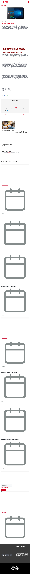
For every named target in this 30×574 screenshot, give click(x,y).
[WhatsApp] (7, 95)
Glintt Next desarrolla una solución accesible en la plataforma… (10, 252)
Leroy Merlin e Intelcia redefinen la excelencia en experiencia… (10, 439)
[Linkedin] (7, 110)
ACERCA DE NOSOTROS (15, 567)
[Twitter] (8, 555)
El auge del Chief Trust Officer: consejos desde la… (9, 372)
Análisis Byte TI (6, 5)
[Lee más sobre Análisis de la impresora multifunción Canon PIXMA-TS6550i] (8, 125)
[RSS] (11, 555)
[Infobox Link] (15, 161)
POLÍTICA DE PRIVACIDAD (15, 568)
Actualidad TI (4, 512)
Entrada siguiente (26, 114)
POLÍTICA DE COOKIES (15, 569)
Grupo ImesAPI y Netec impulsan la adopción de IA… (9, 219)
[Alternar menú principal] (28, 2)
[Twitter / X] (2, 95)
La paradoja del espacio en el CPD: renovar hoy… (8, 286)
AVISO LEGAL (15, 570)
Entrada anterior (4, 114)
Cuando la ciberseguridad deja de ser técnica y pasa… (11, 339)
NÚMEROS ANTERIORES (15, 566)
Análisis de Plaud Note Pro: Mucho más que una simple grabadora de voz (21, 132)
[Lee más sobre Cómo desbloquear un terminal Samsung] (8, 139)
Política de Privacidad (5, 487)
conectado (9, 152)
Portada (2, 5)
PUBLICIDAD (15, 565)
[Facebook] (4, 95)
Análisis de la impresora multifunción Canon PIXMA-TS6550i (8, 131)
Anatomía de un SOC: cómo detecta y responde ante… (11, 186)
